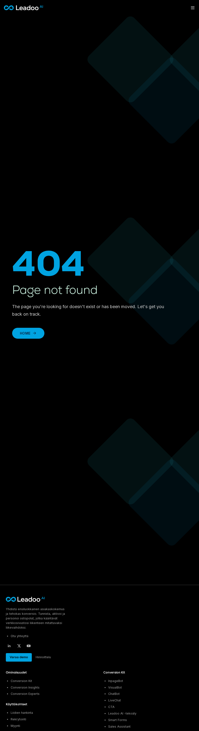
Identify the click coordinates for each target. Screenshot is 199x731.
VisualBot (115, 687)
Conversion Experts (25, 694)
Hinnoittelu (43, 657)
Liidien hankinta (22, 713)
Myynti (15, 726)
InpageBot (115, 681)
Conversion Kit (21, 681)
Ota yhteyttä (19, 636)
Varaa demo (19, 657)
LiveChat (114, 700)
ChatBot (114, 694)
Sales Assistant (119, 726)
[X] (19, 645)
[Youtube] (28, 645)
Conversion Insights (25, 687)
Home (25, 333)
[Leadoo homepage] (25, 599)
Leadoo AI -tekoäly (122, 713)
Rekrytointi (18, 719)
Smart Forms (117, 720)
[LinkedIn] (9, 645)
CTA (111, 707)
